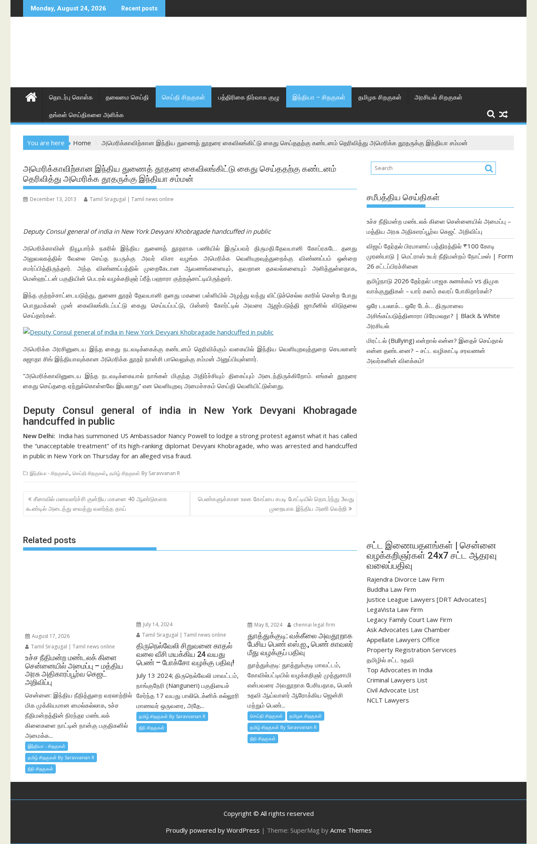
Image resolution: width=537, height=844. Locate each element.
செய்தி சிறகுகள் (183, 97)
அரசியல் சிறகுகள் (438, 97)
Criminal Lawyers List (397, 680)
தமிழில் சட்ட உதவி (390, 660)
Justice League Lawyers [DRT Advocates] (426, 599)
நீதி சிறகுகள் (40, 769)
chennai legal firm (313, 624)
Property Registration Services (411, 649)
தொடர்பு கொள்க (71, 97)
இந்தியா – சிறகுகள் (318, 97)
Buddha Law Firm (391, 589)
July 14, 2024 (157, 624)
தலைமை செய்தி (127, 97)
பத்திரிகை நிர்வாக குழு (248, 97)
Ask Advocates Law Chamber (408, 629)
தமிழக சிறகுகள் (379, 97)
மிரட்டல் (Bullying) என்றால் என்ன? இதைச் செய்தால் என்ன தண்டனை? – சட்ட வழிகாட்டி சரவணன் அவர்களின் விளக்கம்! (435, 350)
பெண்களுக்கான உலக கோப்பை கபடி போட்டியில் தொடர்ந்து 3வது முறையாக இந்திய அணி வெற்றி (276, 503)
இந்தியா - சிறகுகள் (49, 473)
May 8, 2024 (267, 624)
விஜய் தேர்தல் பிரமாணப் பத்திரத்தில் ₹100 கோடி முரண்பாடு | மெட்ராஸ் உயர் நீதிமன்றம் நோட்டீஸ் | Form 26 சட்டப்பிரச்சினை (440, 256)
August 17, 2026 (50, 636)
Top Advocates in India (400, 670)
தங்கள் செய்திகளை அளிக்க (86, 115)
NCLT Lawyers (388, 700)
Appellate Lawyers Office (403, 639)
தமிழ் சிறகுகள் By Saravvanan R (144, 473)
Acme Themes (351, 830)
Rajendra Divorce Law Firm (405, 579)
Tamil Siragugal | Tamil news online (132, 199)
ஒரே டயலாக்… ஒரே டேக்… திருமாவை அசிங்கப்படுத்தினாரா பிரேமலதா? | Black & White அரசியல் (433, 315)
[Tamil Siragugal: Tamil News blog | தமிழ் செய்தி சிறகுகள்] (31, 96)
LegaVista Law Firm (395, 609)
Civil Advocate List (393, 690)
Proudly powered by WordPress (213, 830)
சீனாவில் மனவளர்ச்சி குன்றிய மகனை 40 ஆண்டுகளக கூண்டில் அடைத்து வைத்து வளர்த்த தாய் (96, 503)
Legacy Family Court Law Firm (409, 619)
